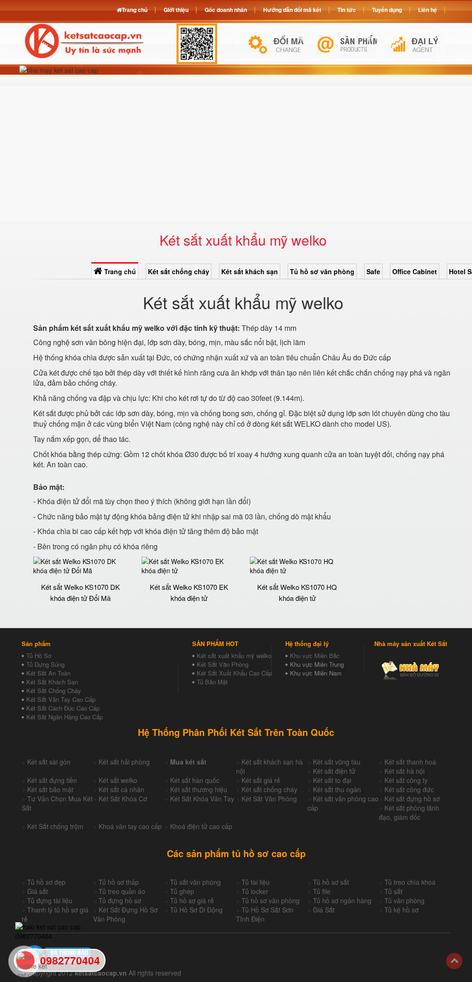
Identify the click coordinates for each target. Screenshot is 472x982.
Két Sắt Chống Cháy (53, 690)
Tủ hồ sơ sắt (331, 882)
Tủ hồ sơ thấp (119, 882)
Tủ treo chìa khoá (410, 882)
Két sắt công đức (409, 789)
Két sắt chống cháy (178, 271)
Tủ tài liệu (256, 882)
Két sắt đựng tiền (52, 780)
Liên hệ (427, 10)
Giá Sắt (324, 909)
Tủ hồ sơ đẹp (46, 882)
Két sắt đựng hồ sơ (412, 798)
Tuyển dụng (387, 10)
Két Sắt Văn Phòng (222, 664)
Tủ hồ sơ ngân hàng (342, 900)
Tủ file (321, 891)
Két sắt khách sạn (249, 271)
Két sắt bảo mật (50, 789)
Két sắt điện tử (334, 771)
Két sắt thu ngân (337, 789)
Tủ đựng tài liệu (49, 900)
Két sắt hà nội (404, 771)
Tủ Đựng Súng (45, 664)
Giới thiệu (176, 10)
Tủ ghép (182, 891)
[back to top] (454, 961)
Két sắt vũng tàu (336, 761)
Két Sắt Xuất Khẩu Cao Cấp (234, 673)
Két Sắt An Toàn (48, 673)
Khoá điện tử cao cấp (201, 826)
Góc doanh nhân (226, 10)
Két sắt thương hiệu (198, 789)
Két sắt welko (118, 780)
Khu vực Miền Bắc (315, 655)
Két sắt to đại (332, 780)
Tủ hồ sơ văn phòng (322, 271)
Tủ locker (255, 891)
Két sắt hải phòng (124, 761)
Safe (373, 271)
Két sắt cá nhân (121, 789)
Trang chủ (119, 271)
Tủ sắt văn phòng (195, 882)
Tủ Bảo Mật (212, 681)
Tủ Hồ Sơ (38, 655)
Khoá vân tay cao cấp (130, 826)
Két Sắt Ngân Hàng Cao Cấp (64, 716)
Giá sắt (37, 891)
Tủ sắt (393, 891)
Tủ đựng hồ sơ (120, 900)
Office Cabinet (414, 271)
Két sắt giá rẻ (261, 780)
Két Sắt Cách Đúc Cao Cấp (63, 708)
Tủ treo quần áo (122, 891)
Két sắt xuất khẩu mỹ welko (234, 655)
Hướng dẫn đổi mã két (292, 10)
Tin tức (346, 10)
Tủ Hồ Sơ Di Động (196, 909)
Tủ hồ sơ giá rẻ (192, 900)
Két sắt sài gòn (49, 761)
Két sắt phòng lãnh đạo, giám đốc (409, 812)
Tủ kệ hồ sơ (401, 909)
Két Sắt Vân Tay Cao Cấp (60, 699)
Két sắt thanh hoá (410, 761)
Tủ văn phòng (404, 900)
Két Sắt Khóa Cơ (123, 798)
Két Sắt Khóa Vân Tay (202, 798)
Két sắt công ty (406, 780)
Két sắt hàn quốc (194, 780)
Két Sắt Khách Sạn (52, 681)
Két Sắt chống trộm (55, 826)
